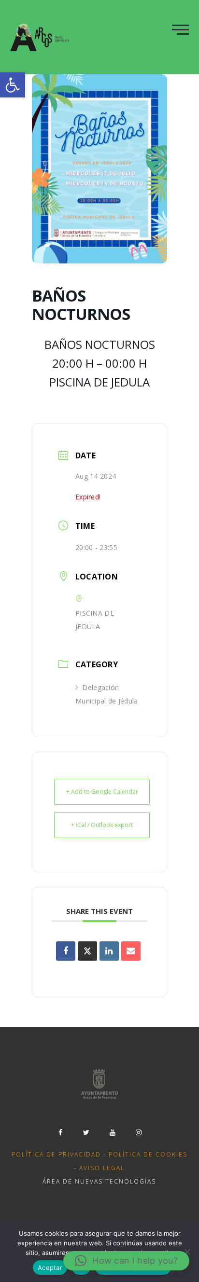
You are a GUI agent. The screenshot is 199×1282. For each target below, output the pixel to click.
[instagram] (138, 1132)
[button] (12, 84)
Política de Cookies (148, 1154)
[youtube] (112, 1132)
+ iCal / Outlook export (102, 825)
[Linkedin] (109, 951)
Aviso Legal (102, 1168)
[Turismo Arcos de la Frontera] (40, 37)
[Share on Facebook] (65, 951)
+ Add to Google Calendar (102, 791)
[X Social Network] (87, 951)
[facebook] (60, 1132)
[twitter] (86, 1132)
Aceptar (50, 1267)
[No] (187, 1251)
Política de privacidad (56, 1154)
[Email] (131, 951)
